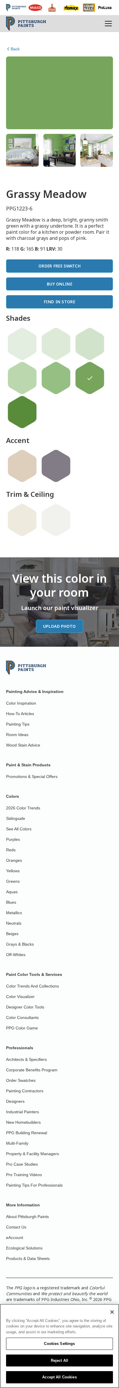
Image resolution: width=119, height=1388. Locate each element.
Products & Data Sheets (28, 1258)
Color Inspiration (21, 703)
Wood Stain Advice (23, 745)
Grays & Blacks (20, 944)
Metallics (14, 912)
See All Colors (18, 829)
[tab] (22, 150)
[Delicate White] (56, 520)
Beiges (12, 933)
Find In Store (59, 301)
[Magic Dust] (56, 466)
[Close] (112, 1312)
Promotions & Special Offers (31, 776)
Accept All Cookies (59, 1377)
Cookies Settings (59, 1343)
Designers (15, 1101)
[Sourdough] (22, 466)
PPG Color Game (22, 1028)
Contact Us (16, 1227)
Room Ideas (17, 734)
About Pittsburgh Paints (27, 1216)
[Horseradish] (22, 520)
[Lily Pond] (56, 344)
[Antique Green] (22, 412)
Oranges (14, 860)
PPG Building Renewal (26, 1132)
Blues (11, 902)
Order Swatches (21, 1080)
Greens (13, 881)
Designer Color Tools (25, 1007)
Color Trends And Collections (32, 986)
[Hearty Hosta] (56, 378)
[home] (26, 23)
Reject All (59, 1360)
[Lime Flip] (90, 344)
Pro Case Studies (22, 1164)
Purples (13, 839)
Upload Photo (59, 626)
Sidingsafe (15, 818)
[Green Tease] (22, 344)
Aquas (12, 891)
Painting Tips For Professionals (34, 1185)
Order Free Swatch (59, 266)
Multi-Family (17, 1143)
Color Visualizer (20, 996)
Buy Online (59, 284)
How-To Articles (20, 713)
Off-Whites (15, 954)
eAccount (14, 1237)
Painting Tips (17, 724)
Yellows (13, 870)
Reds (11, 850)
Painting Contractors (24, 1091)
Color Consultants (22, 1017)
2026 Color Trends (23, 808)
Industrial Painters (22, 1111)
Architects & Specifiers (26, 1059)
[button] (107, 24)
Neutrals (13, 923)
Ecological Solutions (24, 1248)
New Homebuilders (23, 1122)
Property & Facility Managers (32, 1153)
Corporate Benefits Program (31, 1070)
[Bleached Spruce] (22, 378)
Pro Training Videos (24, 1174)
